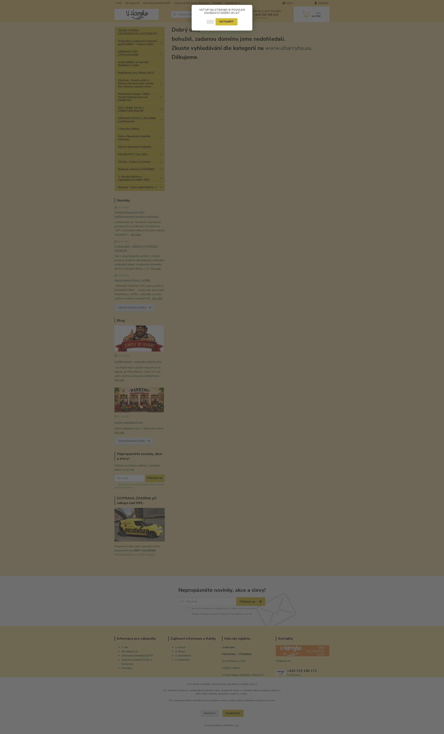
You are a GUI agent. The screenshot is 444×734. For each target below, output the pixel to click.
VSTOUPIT (226, 22)
